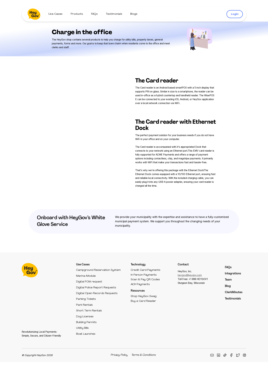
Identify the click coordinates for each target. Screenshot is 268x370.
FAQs (94, 14)
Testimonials (114, 14)
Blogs (133, 14)
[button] (55, 14)
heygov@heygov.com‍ (190, 275)
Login (234, 14)
